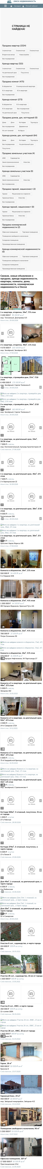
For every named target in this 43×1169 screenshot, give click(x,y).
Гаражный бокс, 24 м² (10, 1096)
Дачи (12, 122)
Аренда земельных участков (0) (17, 171)
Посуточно (25, 72)
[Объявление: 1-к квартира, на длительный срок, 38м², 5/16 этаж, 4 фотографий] (10, 506)
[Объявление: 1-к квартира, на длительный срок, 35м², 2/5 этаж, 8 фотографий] (10, 472)
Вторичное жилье (8, 55)
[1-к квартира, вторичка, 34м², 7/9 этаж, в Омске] (10, 310)
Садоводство (15, 158)
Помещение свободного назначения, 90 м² (19, 1129)
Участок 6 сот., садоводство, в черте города (20, 943)
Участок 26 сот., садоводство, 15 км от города (21, 976)
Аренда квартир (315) (12, 64)
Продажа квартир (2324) (14, 46)
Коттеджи (22, 122)
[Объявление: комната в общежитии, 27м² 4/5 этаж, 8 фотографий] (21, 598)
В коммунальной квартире (26, 86)
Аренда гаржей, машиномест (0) (18, 207)
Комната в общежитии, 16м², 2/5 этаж (17, 571)
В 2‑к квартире (7, 90)
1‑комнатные (6, 50)
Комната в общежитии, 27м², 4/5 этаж (17, 601)
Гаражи (4, 194)
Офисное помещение (10, 232)
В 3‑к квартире (22, 90)
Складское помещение (10, 240)
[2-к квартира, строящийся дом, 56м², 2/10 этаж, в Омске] (21, 396)
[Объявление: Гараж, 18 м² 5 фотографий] (21, 1061)
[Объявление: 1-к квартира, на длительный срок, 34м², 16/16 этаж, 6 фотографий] (10, 437)
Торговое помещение (30, 232)
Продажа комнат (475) (13, 82)
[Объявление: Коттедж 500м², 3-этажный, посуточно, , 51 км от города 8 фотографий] (10, 810)
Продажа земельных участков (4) (18, 153)
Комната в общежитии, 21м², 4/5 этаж (17, 631)
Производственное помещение (13, 244)
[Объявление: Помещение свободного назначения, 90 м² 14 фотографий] (21, 1126)
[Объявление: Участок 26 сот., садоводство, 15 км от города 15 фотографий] (21, 974)
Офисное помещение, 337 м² (13, 1159)
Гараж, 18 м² (6, 1063)
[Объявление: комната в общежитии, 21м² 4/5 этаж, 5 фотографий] (21, 628)
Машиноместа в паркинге (21, 194)
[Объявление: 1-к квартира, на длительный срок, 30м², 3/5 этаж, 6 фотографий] (21, 527)
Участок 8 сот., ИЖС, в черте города (16, 1006)
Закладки (17, 6)
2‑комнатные (20, 50)
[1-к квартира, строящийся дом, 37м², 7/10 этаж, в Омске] (10, 375)
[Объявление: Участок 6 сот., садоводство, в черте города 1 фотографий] (21, 941)
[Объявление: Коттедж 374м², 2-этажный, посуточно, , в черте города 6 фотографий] (10, 844)
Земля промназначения (10, 162)
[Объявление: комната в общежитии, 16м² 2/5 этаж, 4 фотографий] (21, 568)
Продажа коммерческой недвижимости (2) (14, 226)
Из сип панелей (7, 130)
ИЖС (4, 158)
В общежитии (7, 86)
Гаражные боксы (8, 198)
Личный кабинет (32, 6)
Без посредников (8, 59)
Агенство (27, 162)
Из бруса (21, 130)
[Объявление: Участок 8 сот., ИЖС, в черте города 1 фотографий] (21, 1004)
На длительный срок (9, 72)
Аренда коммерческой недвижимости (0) (21, 250)
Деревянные (23, 126)
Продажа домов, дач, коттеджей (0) (19, 118)
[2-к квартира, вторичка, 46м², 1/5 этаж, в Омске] (10, 342)
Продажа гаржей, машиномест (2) (19, 189)
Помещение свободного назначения (15, 236)
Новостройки (24, 55)
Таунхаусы (34, 122)
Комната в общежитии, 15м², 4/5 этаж (17, 653)
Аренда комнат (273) (12, 100)
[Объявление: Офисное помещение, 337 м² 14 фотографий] (21, 1156)
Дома (4, 122)
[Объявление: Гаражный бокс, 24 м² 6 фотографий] (21, 1094)
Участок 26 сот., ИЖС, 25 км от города (17, 1031)
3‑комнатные (34, 50)
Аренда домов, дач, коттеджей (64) (19, 136)
